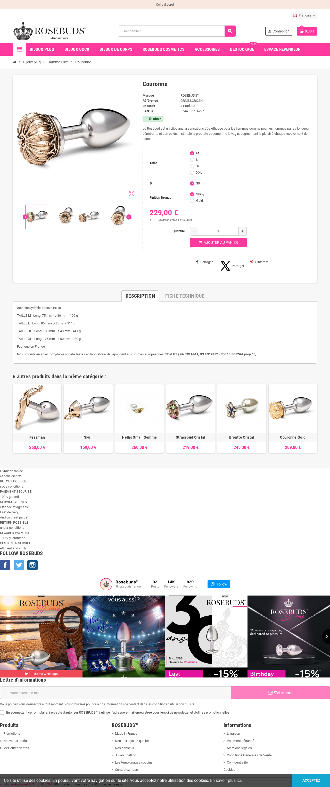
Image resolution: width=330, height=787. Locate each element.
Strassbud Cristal (190, 437)
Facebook (5, 565)
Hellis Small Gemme (139, 437)
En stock (149, 106)
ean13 (148, 111)
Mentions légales (239, 748)
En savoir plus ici (225, 780)
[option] (37, 418)
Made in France (126, 733)
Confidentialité (237, 762)
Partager (206, 262)
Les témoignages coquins (134, 762)
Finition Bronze (160, 197)
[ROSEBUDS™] (50, 31)
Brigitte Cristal (241, 437)
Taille (153, 163)
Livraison (233, 733)
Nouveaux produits (16, 741)
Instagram (32, 565)
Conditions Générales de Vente (249, 755)
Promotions (11, 733)
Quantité (178, 231)
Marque (148, 95)
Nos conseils (124, 748)
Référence (150, 101)
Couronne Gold (293, 437)
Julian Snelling (125, 755)
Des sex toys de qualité (132, 741)
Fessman (37, 437)
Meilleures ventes (16, 748)
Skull (88, 437)
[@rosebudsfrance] (106, 584)
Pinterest (261, 262)
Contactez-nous (126, 770)
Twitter (19, 565)
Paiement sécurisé (240, 741)
